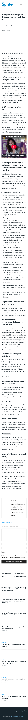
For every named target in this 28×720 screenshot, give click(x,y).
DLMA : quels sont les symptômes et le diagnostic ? (7, 601)
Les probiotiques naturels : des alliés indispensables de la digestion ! (20, 575)
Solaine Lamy (11, 25)
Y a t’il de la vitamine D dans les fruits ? (20, 600)
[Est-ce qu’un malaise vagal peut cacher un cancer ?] (14, 689)
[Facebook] (13, 711)
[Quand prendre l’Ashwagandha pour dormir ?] (14, 637)
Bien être (3, 625)
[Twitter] (25, 711)
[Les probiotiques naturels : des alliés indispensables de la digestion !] (20, 568)
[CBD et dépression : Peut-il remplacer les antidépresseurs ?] (14, 672)
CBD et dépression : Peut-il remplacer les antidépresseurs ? (13, 680)
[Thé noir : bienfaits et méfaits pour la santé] (20, 582)
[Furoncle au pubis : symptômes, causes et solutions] (7, 607)
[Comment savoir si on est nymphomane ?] (20, 607)
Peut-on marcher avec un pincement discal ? (6, 575)
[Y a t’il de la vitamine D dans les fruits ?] (20, 594)
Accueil (2, 11)
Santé (6, 11)
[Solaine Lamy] (4, 25)
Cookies (21, 716)
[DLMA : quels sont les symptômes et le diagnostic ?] (7, 594)
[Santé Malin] (7, 4)
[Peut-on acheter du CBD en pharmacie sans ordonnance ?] (14, 654)
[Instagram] (16, 711)
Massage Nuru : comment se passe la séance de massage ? (13, 627)
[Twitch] (22, 711)
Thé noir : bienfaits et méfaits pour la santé (20, 587)
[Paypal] (19, 711)
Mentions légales (14, 716)
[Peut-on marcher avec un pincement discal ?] (7, 568)
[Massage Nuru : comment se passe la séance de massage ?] (14, 619)
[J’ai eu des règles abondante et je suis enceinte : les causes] (7, 582)
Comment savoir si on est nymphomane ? (20, 613)
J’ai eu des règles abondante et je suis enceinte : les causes (7, 588)
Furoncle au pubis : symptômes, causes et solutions (7, 613)
